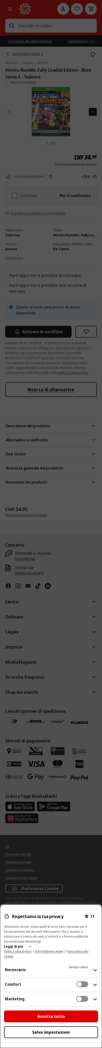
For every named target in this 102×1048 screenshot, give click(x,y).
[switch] (82, 984)
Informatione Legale (49, 951)
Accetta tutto (51, 1016)
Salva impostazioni (51, 1032)
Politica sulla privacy (18, 951)
